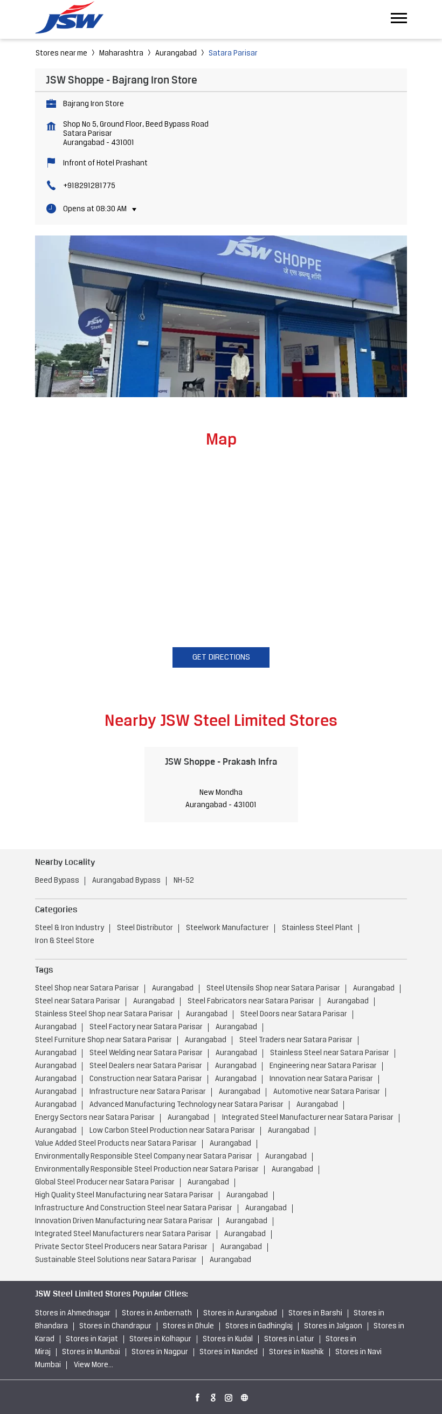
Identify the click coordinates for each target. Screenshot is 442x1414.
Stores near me (61, 54)
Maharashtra (121, 54)
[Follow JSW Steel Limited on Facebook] (198, 1396)
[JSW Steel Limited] (75, 19)
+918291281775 (89, 186)
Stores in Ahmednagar (72, 1313)
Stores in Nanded (228, 1352)
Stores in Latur (289, 1339)
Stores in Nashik (296, 1352)
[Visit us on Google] (213, 1396)
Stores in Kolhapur (160, 1339)
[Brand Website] (245, 1396)
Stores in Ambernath (157, 1313)
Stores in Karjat (92, 1339)
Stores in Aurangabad (240, 1313)
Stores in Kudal (228, 1339)
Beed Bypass (57, 881)
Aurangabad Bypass (126, 881)
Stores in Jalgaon (333, 1326)
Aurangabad (176, 54)
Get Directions (221, 657)
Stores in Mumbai (91, 1352)
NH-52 (184, 881)
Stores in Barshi (315, 1313)
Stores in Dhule (188, 1326)
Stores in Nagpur (160, 1352)
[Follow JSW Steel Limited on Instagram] (229, 1396)
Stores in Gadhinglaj (259, 1326)
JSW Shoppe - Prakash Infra (221, 761)
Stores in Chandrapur (115, 1326)
